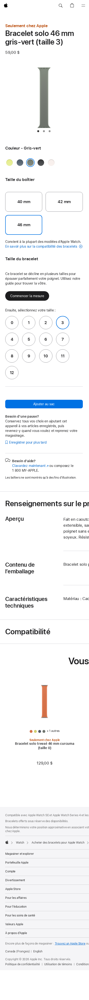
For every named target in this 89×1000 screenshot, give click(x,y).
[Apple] (7, 842)
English (37, 951)
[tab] (38, 131)
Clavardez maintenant (30, 466)
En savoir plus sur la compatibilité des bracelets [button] (41, 246)
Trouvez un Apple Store (70, 943)
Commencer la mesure (27, 296)
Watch (20, 842)
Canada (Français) (17, 951)
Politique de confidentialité (22, 964)
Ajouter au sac (44, 404)
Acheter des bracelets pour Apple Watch (58, 842)
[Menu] (83, 5)
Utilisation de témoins (58, 964)
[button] (60, 5)
